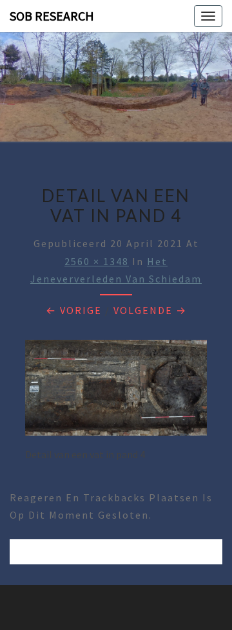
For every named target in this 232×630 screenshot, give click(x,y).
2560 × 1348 (96, 261)
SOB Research (52, 16)
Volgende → (150, 310)
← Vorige (74, 310)
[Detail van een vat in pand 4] (116, 391)
